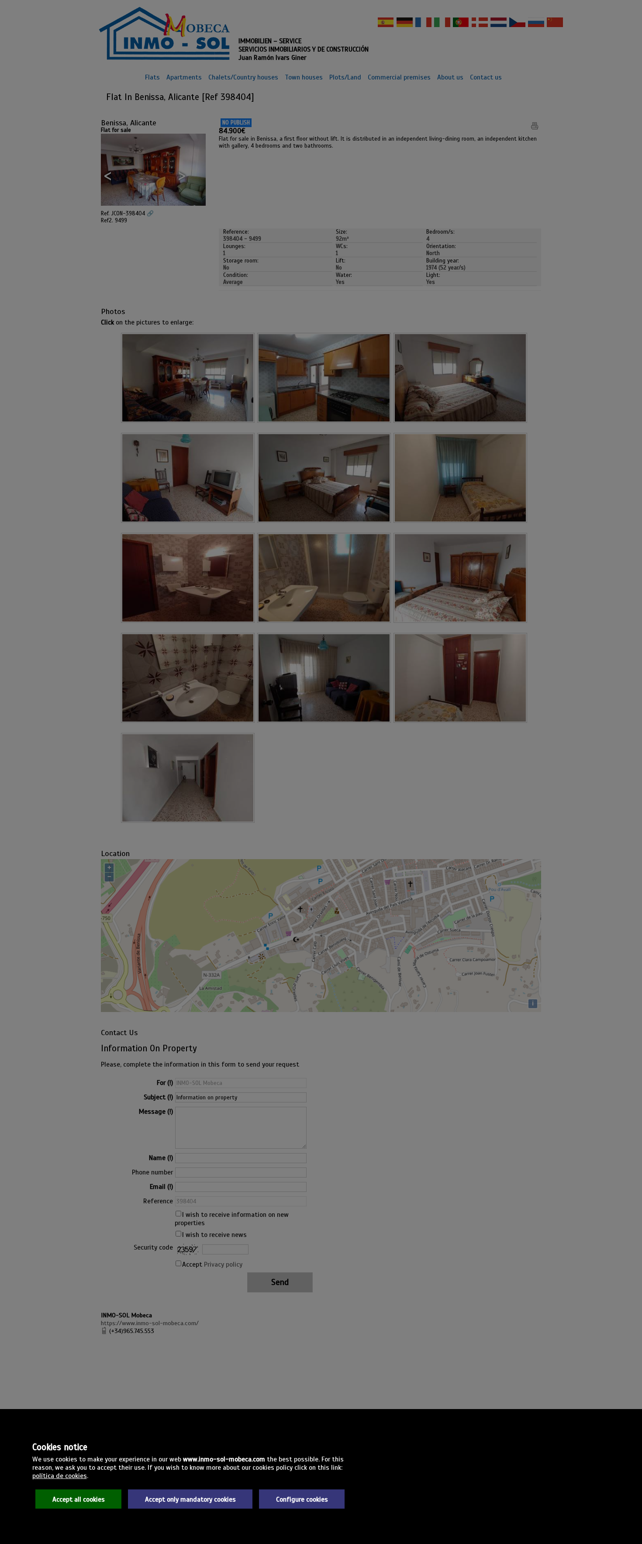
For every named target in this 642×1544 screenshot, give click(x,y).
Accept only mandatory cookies (190, 1499)
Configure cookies (302, 1499)
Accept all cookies (78, 1499)
